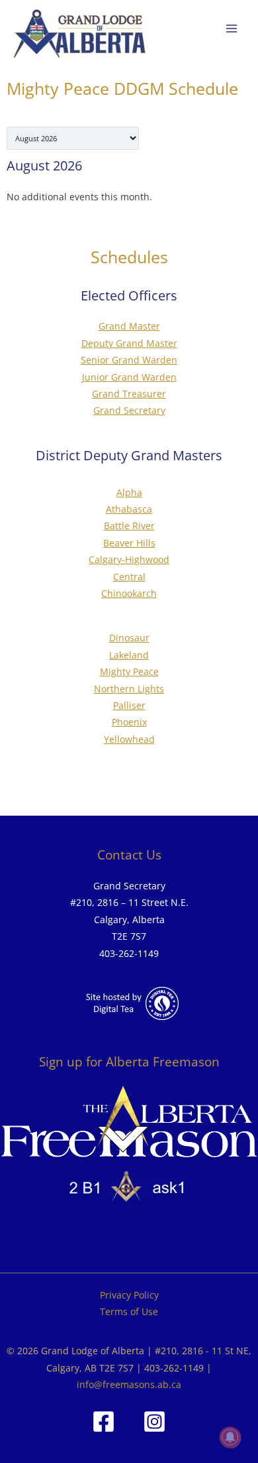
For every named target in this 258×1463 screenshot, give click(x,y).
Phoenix (129, 722)
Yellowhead (129, 739)
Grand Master (129, 326)
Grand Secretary (129, 410)
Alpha (129, 492)
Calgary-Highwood (129, 559)
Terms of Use (129, 1311)
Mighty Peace (129, 671)
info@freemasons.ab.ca (129, 1384)
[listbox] (73, 138)
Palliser (129, 705)
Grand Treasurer (129, 393)
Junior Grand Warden (129, 377)
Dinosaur (129, 637)
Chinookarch (129, 593)
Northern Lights (129, 688)
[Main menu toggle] (231, 28)
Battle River (129, 525)
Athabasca (129, 509)
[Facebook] (103, 1421)
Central (129, 576)
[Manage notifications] (230, 1437)
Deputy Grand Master (129, 343)
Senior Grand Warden (129, 359)
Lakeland (129, 655)
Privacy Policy (129, 1295)
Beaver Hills (129, 543)
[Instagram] (154, 1421)
